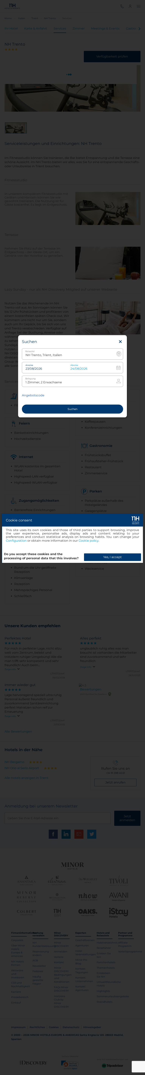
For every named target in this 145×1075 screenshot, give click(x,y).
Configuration (16, 540)
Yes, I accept (112, 557)
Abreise (74, 365)
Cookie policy (88, 540)
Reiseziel (30, 351)
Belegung (30, 378)
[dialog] (72, 538)
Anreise (29, 365)
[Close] (120, 342)
